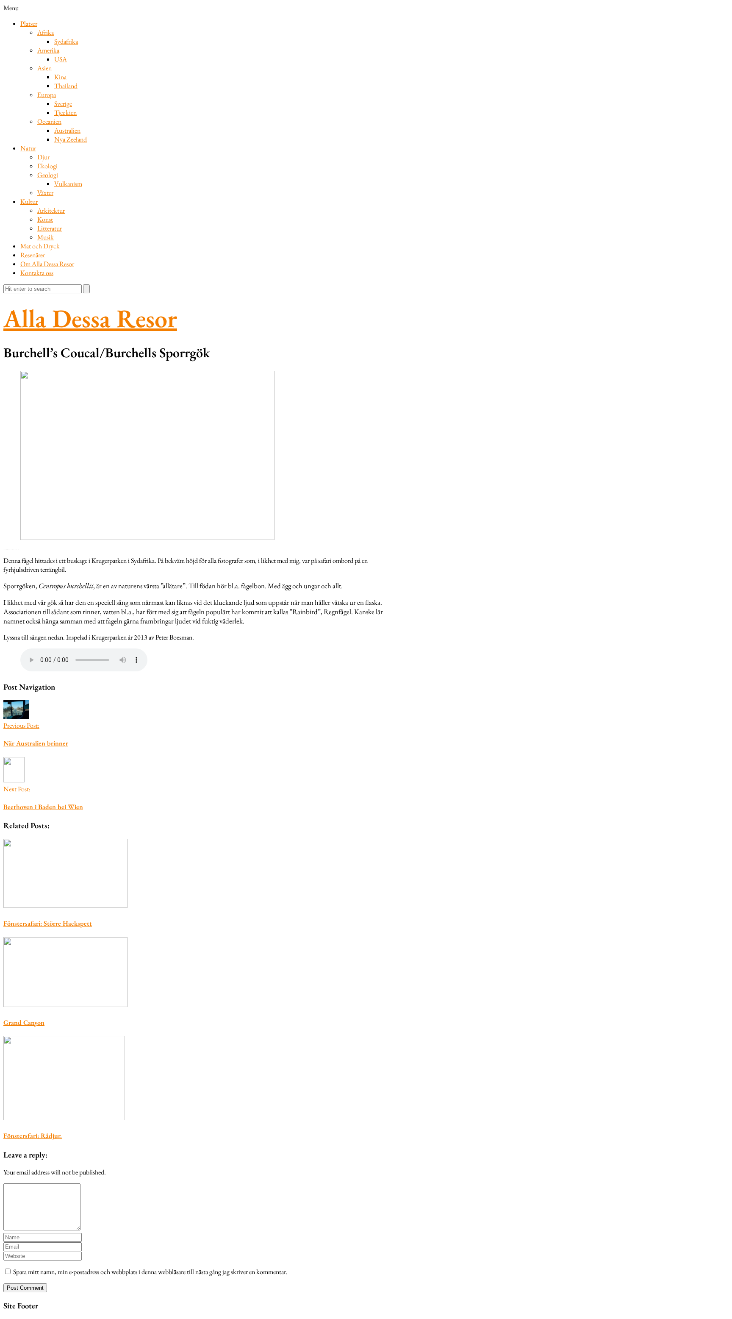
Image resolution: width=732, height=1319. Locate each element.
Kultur (29, 201)
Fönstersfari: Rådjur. (32, 1135)
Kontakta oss (36, 272)
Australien (67, 130)
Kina (60, 76)
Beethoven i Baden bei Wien (43, 806)
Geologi (47, 174)
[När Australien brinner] (16, 716)
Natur (28, 148)
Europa (46, 94)
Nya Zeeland (70, 139)
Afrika (45, 32)
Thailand (66, 85)
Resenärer (32, 254)
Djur (43, 157)
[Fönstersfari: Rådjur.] (196, 1079)
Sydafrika (66, 41)
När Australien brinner (35, 743)
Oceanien (49, 121)
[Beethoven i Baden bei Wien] (14, 780)
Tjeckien (65, 112)
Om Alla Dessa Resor (47, 263)
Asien (44, 68)
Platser (28, 23)
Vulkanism (68, 183)
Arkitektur (51, 210)
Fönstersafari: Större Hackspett (47, 923)
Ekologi (47, 165)
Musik (45, 237)
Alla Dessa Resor (90, 318)
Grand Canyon (23, 1022)
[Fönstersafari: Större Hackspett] (196, 874)
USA (60, 59)
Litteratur (49, 228)
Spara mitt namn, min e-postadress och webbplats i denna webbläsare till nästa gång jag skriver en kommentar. (150, 1271)
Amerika (48, 50)
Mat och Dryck (40, 246)
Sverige (63, 103)
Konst (45, 219)
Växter (45, 192)
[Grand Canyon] (196, 973)
